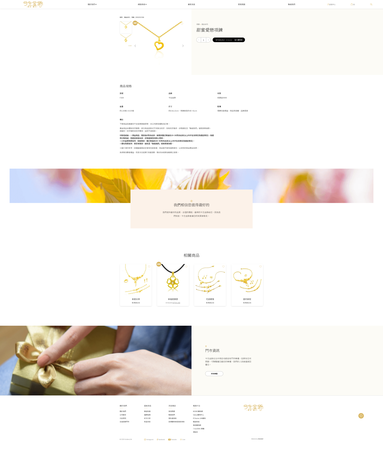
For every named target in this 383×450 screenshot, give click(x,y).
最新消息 (191, 4)
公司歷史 (123, 415)
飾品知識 (147, 411)
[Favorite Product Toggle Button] (182, 23)
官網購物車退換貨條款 (177, 421)
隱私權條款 (173, 418)
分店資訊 (123, 418)
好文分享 (147, 418)
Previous (137, 47)
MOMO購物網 (198, 411)
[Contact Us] (361, 416)
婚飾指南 (147, 415)
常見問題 (241, 4)
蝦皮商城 (196, 421)
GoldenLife (128, 439)
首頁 (121, 17)
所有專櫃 (214, 373)
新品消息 (147, 421)
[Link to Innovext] (260, 438)
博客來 (195, 432)
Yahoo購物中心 (198, 415)
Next (182, 47)
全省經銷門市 (124, 421)
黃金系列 (127, 17)
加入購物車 (238, 40)
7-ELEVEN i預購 (198, 428)
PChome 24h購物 (199, 418)
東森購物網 (197, 425)
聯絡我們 (291, 4)
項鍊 (132, 17)
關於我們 (91, 4)
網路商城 (141, 4)
